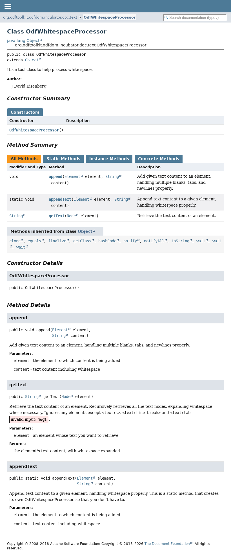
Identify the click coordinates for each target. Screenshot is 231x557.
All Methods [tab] (24, 158)
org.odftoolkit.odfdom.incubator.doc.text (40, 17)
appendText (60, 199)
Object (32, 60)
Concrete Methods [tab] (158, 158)
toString (180, 241)
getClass (82, 241)
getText (57, 216)
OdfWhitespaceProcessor (110, 17)
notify (130, 241)
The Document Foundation (167, 544)
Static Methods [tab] (63, 158)
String (112, 176)
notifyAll (154, 241)
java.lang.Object (23, 40)
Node (71, 216)
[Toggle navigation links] (7, 6)
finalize (57, 241)
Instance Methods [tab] (109, 158)
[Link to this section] (74, 98)
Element (72, 176)
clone (15, 241)
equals (34, 241)
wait (200, 241)
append (55, 176)
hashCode (107, 241)
